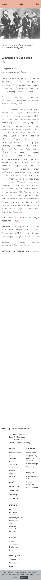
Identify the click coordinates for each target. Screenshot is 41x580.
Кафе (11, 566)
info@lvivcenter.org (22, 442)
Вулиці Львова (32, 487)
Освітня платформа (13, 542)
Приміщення (14, 555)
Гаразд (23, 577)
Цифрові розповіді (12, 527)
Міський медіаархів (30, 483)
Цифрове (30, 472)
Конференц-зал (15, 560)
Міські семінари (32, 463)
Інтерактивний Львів (32, 477)
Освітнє (12, 537)
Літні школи (13, 547)
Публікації (13, 531)
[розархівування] (15, 517)
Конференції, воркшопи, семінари (31, 458)
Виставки (12, 509)
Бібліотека (14, 486)
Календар (13, 490)
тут (16, 220)
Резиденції (30, 466)
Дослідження (31, 452)
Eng (37, 4)
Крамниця (13, 494)
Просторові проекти (13, 522)
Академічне (31, 448)
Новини (12, 470)
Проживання (14, 563)
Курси (11, 550)
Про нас (12, 448)
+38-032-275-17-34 (19, 440)
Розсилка (12, 476)
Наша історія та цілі (15, 453)
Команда (12, 458)
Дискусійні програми (13, 513)
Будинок (12, 461)
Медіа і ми (13, 473)
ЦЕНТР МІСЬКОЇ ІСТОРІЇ (19, 429)
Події (11, 482)
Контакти (13, 498)
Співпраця (13, 464)
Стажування (13, 467)
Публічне (13, 505)
